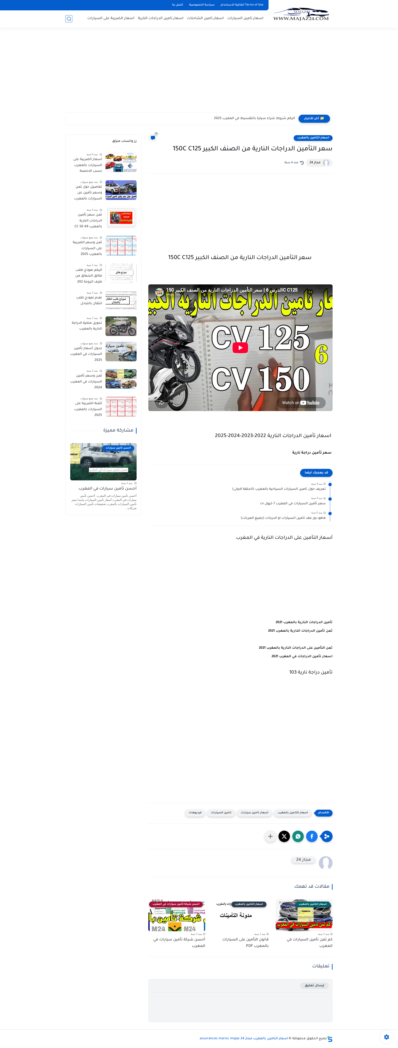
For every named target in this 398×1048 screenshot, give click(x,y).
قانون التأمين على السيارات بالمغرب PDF (245, 943)
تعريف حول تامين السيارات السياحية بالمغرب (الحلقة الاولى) (279, 489)
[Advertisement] (199, 69)
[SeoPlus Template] (330, 1039)
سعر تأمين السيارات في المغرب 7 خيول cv (293, 504)
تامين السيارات (221, 813)
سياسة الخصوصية (202, 5)
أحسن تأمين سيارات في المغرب (108, 489)
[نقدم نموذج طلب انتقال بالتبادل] (121, 301)
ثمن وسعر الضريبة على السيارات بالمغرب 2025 (87, 248)
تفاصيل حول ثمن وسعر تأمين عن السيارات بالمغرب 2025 (88, 193)
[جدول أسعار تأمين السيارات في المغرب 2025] (121, 351)
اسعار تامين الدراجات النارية (161, 18)
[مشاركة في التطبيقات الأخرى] (270, 836)
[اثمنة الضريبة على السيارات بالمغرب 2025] (121, 406)
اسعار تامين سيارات (254, 813)
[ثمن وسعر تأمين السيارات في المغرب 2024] (121, 379)
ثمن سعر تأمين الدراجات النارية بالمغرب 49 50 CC (88, 221)
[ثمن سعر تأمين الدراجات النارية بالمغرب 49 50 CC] (121, 218)
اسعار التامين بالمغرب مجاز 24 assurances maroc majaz (244, 1039)
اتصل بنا (177, 5)
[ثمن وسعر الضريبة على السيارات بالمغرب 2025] (121, 245)
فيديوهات (195, 813)
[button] (312, 836)
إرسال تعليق (314, 985)
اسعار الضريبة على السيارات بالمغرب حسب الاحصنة (87, 165)
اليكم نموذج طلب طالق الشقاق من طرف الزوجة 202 (88, 276)
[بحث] (68, 18)
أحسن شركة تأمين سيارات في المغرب (179, 943)
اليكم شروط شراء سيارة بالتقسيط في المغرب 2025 (254, 118)
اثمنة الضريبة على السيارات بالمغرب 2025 (88, 409)
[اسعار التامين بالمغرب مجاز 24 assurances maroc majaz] (301, 13)
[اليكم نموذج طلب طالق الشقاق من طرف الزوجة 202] (121, 273)
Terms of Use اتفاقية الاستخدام (242, 5)
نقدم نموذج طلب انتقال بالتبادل (89, 301)
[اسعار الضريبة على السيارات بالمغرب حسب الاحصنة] (121, 162)
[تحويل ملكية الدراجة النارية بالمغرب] (121, 326)
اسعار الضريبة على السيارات (111, 18)
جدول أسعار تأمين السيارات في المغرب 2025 (86, 354)
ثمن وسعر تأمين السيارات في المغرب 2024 (86, 382)
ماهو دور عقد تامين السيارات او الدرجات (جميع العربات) (283, 518)
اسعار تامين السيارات (245, 18)
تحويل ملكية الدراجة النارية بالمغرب (87, 326)
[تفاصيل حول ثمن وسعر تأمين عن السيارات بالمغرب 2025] (121, 190)
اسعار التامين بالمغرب (313, 138)
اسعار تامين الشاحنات (205, 18)
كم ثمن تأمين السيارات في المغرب (310, 943)
